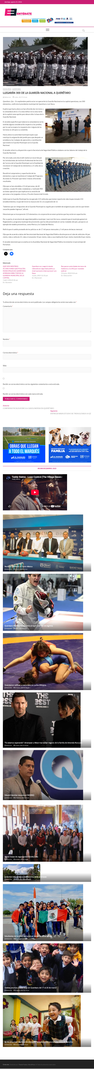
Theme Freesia (23, 1064)
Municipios (7, 89)
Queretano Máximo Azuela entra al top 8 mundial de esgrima (29, 626)
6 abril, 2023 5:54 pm (21, 628)
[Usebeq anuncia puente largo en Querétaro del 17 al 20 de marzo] (47, 968)
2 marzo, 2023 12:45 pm (21, 745)
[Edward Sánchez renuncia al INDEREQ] (47, 775)
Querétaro (16, 89)
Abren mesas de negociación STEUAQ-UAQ (21, 857)
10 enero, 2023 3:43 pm (21, 1044)
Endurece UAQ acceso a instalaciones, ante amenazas (26, 877)
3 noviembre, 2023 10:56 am (23, 879)
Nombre (6, 339)
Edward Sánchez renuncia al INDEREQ (19, 795)
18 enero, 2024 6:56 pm (21, 859)
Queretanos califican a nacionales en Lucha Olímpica (25, 685)
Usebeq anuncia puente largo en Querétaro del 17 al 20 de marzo (30, 988)
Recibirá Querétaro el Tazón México (19, 566)
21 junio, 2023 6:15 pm (21, 939)
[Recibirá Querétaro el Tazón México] (47, 543)
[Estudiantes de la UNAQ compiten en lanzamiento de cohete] (47, 912)
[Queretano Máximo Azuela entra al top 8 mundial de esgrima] (47, 602)
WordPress (31, 1064)
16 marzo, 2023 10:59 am (22, 990)
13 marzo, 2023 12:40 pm (22, 687)
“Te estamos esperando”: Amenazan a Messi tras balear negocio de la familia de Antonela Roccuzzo (43, 743)
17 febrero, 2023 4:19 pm (22, 798)
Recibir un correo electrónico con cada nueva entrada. (23, 394)
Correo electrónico (10, 353)
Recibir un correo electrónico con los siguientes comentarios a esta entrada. (31, 384)
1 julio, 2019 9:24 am (20, 97)
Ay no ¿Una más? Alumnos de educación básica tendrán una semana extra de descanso (39, 1042)
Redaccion (7, 97)
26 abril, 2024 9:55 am (21, 569)
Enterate (6, 1064)
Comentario (8, 306)
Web (4, 366)
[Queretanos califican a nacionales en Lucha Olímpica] (47, 661)
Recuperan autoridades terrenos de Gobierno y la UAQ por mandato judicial (73, 268)
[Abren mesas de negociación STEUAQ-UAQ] (47, 833)
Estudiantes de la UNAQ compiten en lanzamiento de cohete (28, 936)
